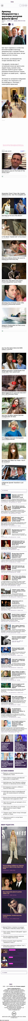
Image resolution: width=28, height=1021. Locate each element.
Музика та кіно (20, 597)
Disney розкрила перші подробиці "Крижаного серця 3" (18, 649)
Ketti (10, 502)
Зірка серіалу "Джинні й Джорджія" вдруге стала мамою (18, 627)
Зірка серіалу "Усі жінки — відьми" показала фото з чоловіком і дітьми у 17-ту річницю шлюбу (19, 673)
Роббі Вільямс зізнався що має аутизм (12, 916)
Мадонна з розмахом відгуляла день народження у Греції (17, 496)
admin (20, 641)
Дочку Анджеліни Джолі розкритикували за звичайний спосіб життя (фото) (17, 959)
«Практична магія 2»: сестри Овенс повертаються (17, 602)
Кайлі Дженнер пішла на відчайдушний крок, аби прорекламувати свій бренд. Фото (18, 542)
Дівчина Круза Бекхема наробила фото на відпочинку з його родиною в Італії (18, 555)
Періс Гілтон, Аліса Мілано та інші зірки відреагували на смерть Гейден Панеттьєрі (19, 578)
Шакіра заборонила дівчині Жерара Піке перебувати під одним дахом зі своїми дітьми (21, 746)
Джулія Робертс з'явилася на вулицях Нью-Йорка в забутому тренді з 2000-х (19, 615)
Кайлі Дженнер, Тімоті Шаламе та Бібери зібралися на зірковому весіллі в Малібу (18, 519)
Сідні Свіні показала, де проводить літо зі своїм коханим (18, 567)
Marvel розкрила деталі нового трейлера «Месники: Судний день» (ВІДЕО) (18, 685)
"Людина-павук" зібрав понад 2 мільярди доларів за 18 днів (18, 591)
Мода (18, 549)
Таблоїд (3, 20)
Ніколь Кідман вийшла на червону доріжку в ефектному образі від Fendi (13, 867)
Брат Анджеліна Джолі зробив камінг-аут (12, 892)
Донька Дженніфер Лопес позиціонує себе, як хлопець (16, 965)
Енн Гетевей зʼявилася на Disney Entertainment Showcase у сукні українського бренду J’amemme (18, 724)
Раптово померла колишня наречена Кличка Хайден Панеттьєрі (19, 638)
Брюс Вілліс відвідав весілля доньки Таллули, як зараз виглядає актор (19, 698)
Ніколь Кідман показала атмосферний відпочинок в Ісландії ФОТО (19, 507)
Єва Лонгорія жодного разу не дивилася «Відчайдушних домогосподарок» (16, 952)
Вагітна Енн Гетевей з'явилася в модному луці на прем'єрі (7, 764)
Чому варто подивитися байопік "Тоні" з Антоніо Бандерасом (18, 660)
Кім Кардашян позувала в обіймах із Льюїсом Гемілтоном (18, 531)
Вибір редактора (7, 825)
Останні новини (7, 771)
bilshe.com (12, 986)
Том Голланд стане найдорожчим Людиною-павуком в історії (20, 763)
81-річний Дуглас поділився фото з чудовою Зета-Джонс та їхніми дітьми (18, 710)
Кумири (18, 641)
